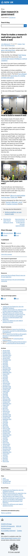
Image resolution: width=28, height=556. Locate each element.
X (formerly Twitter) (8, 233)
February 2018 (6, 399)
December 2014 (7, 447)
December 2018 (7, 386)
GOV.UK (18, 526)
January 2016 (6, 430)
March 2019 (6, 381)
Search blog (5, 22)
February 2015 (6, 444)
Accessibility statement (8, 530)
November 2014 (7, 449)
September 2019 (7, 372)
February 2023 (6, 356)
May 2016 (5, 424)
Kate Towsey (22, 55)
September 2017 (7, 403)
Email (17, 235)
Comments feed (7, 481)
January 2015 (6, 445)
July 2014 (5, 455)
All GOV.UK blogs (6, 524)
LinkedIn (5, 235)
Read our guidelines (6, 513)
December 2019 (7, 369)
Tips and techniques (9, 45)
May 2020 (5, 364)
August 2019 (6, 374)
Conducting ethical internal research (17, 341)
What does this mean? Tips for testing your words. (8, 220)
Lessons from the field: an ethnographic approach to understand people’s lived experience (13, 317)
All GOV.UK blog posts (8, 526)
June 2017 (5, 406)
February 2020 (6, 367)
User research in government (9, 13)
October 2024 (6, 352)
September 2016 (7, 419)
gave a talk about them (8, 50)
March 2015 (6, 442)
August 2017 (6, 405)
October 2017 (6, 402)
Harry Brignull (22, 74)
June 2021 (5, 361)
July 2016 (5, 421)
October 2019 (6, 370)
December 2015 (7, 431)
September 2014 (7, 452)
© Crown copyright (14, 552)
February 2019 (6, 383)
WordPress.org (6, 483)
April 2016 (5, 425)
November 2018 (7, 388)
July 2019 (5, 375)
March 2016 (6, 427)
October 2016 (6, 417)
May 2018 (5, 394)
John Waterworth (5, 44)
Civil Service (12, 17)
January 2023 (6, 358)
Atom (17, 298)
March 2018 (6, 397)
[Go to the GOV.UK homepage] (7, 2)
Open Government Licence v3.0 (10, 538)
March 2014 (6, 461)
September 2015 (7, 435)
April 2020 (5, 366)
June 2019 (5, 377)
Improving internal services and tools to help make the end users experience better (20, 222)
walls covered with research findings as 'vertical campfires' (14, 58)
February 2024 (6, 353)
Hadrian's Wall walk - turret (14, 202)
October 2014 (6, 450)
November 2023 (7, 355)
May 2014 (5, 458)
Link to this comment (6, 254)
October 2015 (6, 433)
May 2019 (5, 378)
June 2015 (5, 439)
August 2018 (6, 391)
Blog (2, 9)
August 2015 (6, 436)
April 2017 (5, 408)
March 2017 (6, 410)
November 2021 (7, 360)
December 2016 (7, 414)
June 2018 (5, 392)
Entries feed (6, 479)
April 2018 (5, 396)
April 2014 (5, 460)
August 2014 (6, 453)
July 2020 (5, 363)
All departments (6, 528)
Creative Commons (12, 204)
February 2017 (6, 411)
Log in (4, 478)
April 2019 (5, 380)
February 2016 (6, 428)
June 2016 (5, 422)
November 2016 (7, 416)
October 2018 (6, 389)
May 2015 (5, 441)
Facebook (18, 233)
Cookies (19, 530)
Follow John (13, 197)
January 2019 (6, 385)
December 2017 (7, 400)
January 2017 (6, 413)
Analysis (20, 44)
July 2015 (5, 438)
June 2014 (5, 456)
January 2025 (6, 350)
